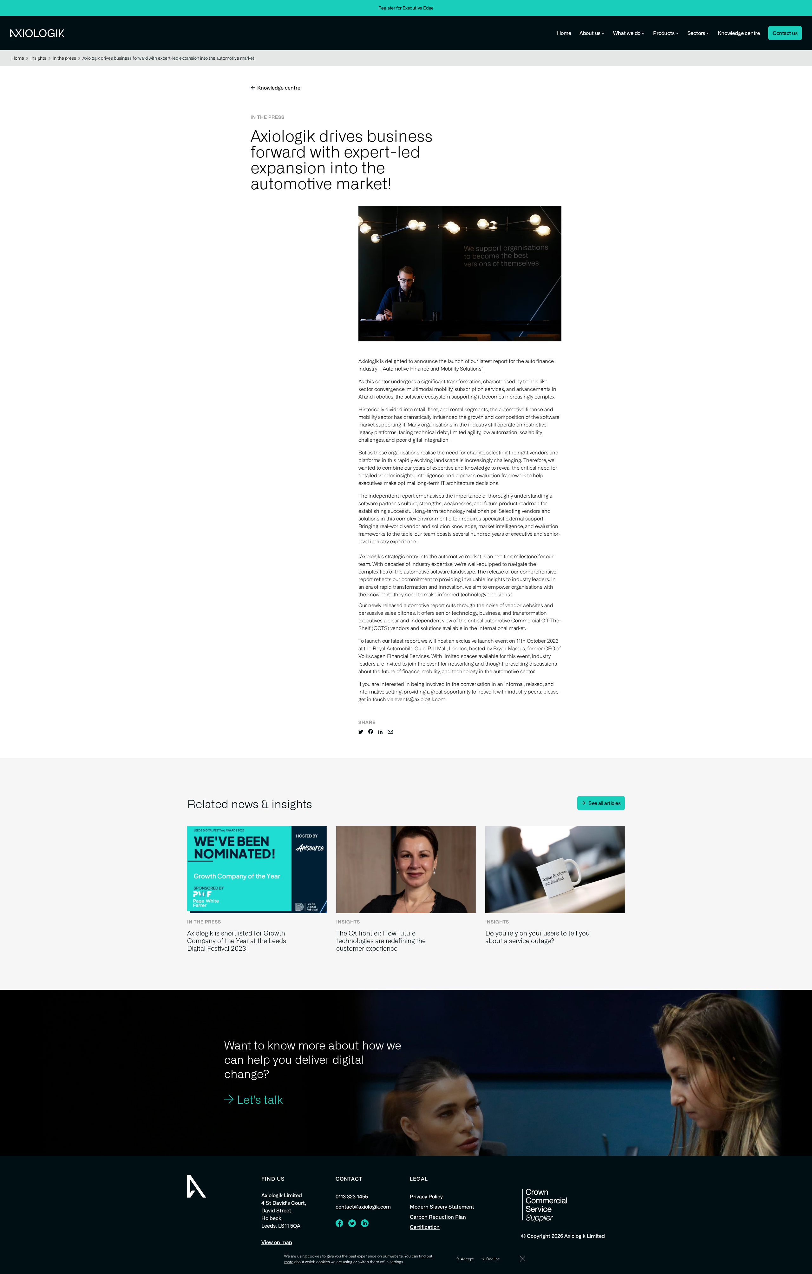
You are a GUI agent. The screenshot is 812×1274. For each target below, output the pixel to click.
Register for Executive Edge (406, 7)
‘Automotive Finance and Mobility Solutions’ (432, 369)
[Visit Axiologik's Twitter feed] (352, 1224)
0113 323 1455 (352, 1196)
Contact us (785, 33)
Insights (38, 58)
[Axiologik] (196, 1186)
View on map (276, 1242)
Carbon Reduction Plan (438, 1217)
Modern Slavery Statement (442, 1207)
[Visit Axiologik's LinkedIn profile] (365, 1224)
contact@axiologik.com (363, 1207)
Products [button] (663, 33)
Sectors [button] (696, 33)
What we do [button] (626, 33)
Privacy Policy (426, 1196)
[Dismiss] (522, 1259)
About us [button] (590, 33)
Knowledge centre (739, 33)
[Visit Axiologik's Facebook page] (339, 1224)
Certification (425, 1227)
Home (564, 33)
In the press (64, 58)
